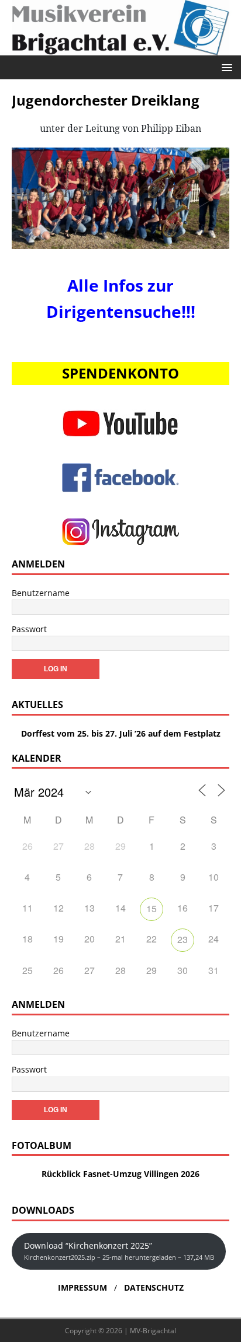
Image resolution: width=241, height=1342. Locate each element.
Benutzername (41, 592)
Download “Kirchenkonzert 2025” (119, 1251)
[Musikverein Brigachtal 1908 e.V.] (120, 48)
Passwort (29, 629)
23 (182, 939)
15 (151, 908)
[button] (225, 66)
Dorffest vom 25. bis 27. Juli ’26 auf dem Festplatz (121, 733)
